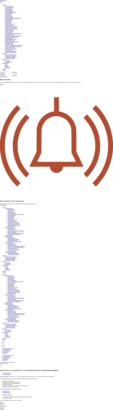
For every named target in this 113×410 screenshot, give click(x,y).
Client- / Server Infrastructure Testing (13, 46)
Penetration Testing (9, 11)
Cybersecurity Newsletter (8, 348)
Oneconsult (7, 60)
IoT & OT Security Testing (10, 48)
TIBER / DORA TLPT (10, 24)
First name (2, 405)
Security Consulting (9, 7)
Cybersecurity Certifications (11, 56)
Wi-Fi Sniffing (8, 22)
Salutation (2, 402)
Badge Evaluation (9, 19)
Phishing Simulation (9, 30)
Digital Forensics (8, 8)
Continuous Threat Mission (10, 26)
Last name (2, 406)
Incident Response (9, 9)
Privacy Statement (6, 350)
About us (4, 59)
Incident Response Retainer (11, 39)
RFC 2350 (5, 353)
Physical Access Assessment (11, 27)
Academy (5, 53)
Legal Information (6, 349)
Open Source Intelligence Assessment (13, 18)
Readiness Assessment (9, 40)
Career (4, 69)
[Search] (2, 74)
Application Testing (9, 44)
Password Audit (8, 21)
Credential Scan (8, 20)
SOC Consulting (8, 32)
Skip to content (3, 0)
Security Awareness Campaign (11, 28)
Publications (7, 67)
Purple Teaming (8, 15)
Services (4, 5)
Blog (6, 64)
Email (1, 407)
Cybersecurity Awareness (10, 54)
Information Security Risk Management (13, 33)
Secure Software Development (11, 37)
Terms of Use (5, 352)
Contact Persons (8, 61)
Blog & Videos (6, 63)
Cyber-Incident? (3, 76)
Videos (6, 65)
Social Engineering (9, 25)
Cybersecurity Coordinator (10, 52)
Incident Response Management (11, 41)
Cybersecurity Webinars (10, 58)
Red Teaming (8, 14)
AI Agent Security (9, 50)
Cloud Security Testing (10, 47)
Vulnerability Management (10, 12)
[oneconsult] (6, 367)
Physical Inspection (9, 17)
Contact (4, 70)
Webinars (7, 66)
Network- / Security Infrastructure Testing (13, 45)
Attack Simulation (9, 6)
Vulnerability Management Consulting (13, 35)
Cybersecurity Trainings (10, 57)
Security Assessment (9, 34)
